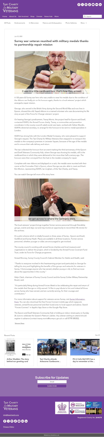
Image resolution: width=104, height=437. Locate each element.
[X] (82, 4)
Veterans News (19, 323)
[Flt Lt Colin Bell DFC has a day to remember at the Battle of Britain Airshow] (85, 347)
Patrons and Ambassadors (52, 23)
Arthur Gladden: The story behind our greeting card (18, 360)
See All (97, 335)
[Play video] (52, 72)
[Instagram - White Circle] (86, 4)
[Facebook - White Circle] (4, 421)
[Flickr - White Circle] (96, 4)
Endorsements (20, 23)
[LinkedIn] (100, 4)
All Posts (7, 23)
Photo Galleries (71, 23)
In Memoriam (34, 23)
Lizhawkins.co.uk (54, 435)
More (83, 23)
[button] (12, 16)
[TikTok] (89, 4)
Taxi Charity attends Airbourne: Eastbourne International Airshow (49, 360)
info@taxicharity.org (11, 415)
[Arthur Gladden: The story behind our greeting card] (19, 347)
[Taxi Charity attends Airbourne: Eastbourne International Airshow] (52, 347)
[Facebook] (78, 4)
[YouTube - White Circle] (93, 4)
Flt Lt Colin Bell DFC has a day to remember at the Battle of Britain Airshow (84, 360)
